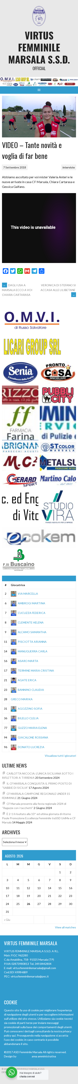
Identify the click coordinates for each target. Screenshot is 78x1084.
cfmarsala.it (24, 1056)
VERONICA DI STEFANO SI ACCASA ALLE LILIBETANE (58, 289)
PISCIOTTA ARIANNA (32, 641)
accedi (61, 1056)
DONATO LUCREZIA (31, 747)
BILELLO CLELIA (28, 718)
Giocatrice (18, 585)
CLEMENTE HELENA (31, 622)
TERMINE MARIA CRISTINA (36, 670)
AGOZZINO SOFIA (30, 708)
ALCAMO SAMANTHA (32, 632)
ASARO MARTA (28, 661)
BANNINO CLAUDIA (31, 689)
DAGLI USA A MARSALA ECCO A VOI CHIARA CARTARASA (17, 290)
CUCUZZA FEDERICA (31, 613)
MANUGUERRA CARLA (32, 651)
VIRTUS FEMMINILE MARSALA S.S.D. (39, 47)
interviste (69, 167)
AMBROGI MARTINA (31, 603)
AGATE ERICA (27, 680)
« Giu (7, 919)
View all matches (65, 927)
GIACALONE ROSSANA (33, 737)
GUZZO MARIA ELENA (32, 727)
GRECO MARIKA (22, 699)
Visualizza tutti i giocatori (60, 755)
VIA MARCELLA (28, 593)
